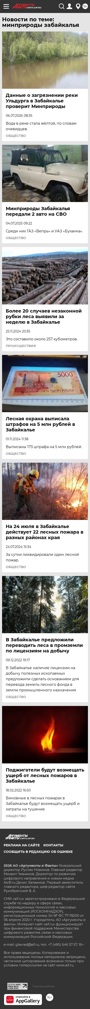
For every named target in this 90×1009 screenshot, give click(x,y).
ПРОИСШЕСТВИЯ (21, 346)
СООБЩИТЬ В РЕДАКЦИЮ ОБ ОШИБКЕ (38, 852)
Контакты (53, 845)
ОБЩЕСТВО (16, 135)
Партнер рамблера (43, 986)
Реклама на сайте (22, 845)
